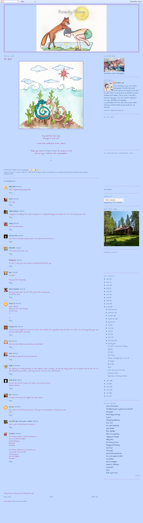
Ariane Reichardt (14, 289)
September (111, 319)
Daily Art (110, 349)
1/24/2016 (22, 289)
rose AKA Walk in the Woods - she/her (20, 421)
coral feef (20, 172)
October (110, 316)
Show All (137, 476)
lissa (10, 272)
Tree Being (111, 355)
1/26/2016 (35, 421)
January (110, 344)
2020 (108, 294)
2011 (107, 393)
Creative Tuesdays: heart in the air (118, 358)
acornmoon (109, 448)
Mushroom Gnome (113, 373)
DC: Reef (110, 352)
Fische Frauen (51, 151)
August (110, 322)
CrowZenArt (109, 467)
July (109, 325)
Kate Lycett (109, 451)
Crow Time (109, 423)
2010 (107, 396)
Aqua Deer (111, 364)
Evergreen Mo (13, 327)
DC (26, 172)
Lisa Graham (110, 459)
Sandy (11, 223)
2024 (108, 282)
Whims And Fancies (112, 406)
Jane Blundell (110, 428)
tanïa (10, 353)
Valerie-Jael (12, 187)
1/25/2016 (14, 395)
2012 (107, 390)
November (111, 313)
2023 (108, 285)
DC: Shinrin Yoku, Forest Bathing (117, 346)
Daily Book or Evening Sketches (117, 376)
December (111, 310)
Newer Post (7, 497)
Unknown (11, 407)
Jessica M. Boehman (112, 464)
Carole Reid (12, 380)
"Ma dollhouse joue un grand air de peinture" (119, 409)
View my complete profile (113, 110)
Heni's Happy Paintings (113, 415)
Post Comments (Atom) (20, 501)
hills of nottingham (111, 462)
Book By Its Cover (112, 473)
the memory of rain (112, 442)
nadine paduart (13, 211)
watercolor (8, 174)
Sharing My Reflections (113, 420)
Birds (109, 367)
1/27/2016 (18, 434)
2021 (107, 291)
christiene (12, 434)
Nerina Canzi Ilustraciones (114, 453)
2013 (107, 387)
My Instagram (108, 189)
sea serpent (51, 172)
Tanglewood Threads (112, 437)
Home (51, 497)
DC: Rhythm (111, 361)
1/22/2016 (18, 187)
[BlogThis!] (32, 170)
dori (10, 395)
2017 (107, 304)
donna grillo (109, 412)
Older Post (95, 497)
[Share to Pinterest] (38, 170)
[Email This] (30, 170)
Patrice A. (12, 303)
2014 (107, 384)
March (110, 337)
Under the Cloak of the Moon (116, 370)
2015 (108, 381)
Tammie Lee (120, 82)
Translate (119, 203)
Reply (10, 193)
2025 (108, 279)
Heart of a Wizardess (112, 434)
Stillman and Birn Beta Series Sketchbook (72, 172)
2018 (107, 301)
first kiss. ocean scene (37, 172)
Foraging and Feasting (113, 445)
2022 (108, 288)
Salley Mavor (109, 439)
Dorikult (108, 417)
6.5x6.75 (12, 172)
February (111, 340)
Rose (107, 470)
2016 (107, 307)
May (109, 331)
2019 (107, 298)
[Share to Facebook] (36, 170)
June (109, 328)
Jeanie (11, 199)
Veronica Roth (13, 236)
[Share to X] (34, 170)
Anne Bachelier (110, 431)
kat (10, 341)
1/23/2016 (16, 199)
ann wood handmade (112, 426)
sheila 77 (11, 366)
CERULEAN (12, 248)
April (109, 334)
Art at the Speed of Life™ (114, 456)
